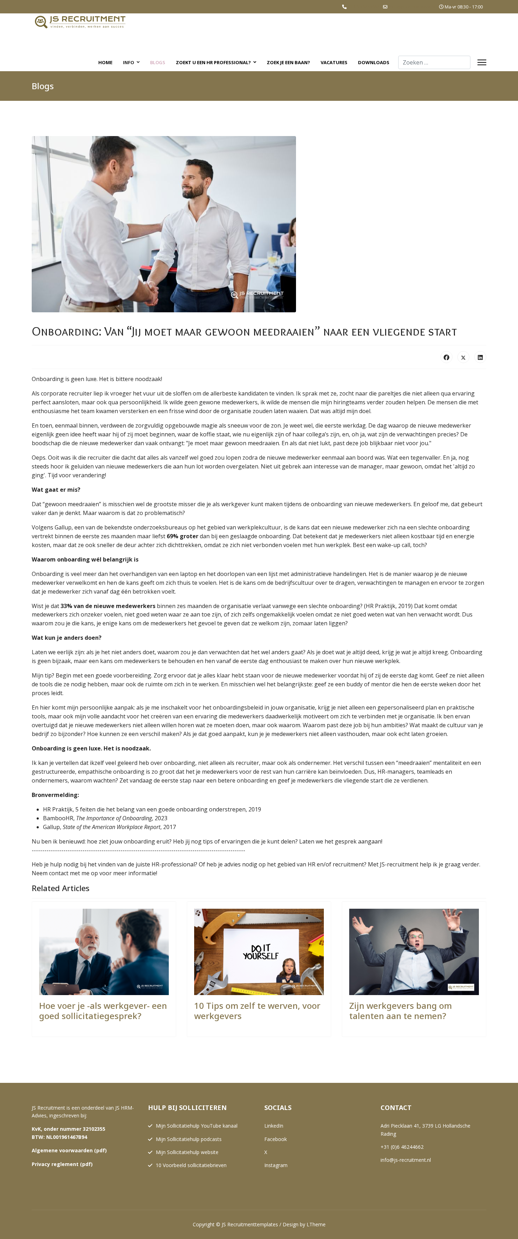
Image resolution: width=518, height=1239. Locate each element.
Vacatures (334, 62)
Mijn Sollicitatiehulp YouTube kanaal (197, 1125)
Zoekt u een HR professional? (213, 62)
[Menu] (481, 62)
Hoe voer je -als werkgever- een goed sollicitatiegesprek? (103, 1011)
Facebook (275, 1139)
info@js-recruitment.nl (412, 7)
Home (105, 62)
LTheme (316, 1224)
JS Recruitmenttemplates (250, 1224)
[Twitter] (463, 357)
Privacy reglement (55, 1164)
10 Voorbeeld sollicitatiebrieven (191, 1165)
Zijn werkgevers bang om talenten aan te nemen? (400, 1011)
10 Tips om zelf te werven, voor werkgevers (257, 1011)
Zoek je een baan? (288, 62)
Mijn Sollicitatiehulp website (187, 1152)
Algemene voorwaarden (62, 1150)
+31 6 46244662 (364, 7)
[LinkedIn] (480, 357)
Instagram (276, 1165)
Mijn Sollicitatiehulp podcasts (189, 1139)
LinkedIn (273, 1125)
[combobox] (434, 62)
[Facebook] (446, 357)
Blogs (157, 62)
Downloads (373, 62)
